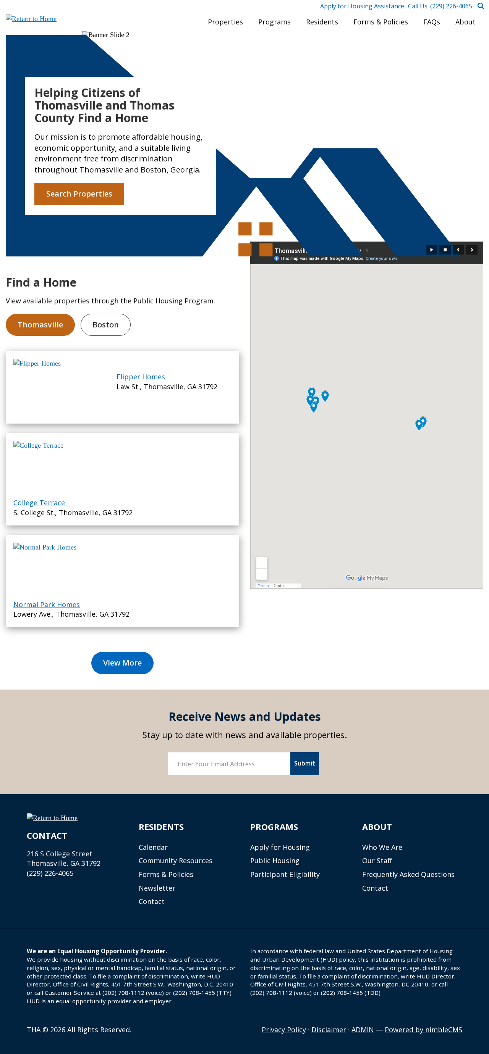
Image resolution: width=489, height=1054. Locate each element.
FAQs (431, 21)
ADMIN (362, 1029)
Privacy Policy (284, 1029)
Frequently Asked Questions (408, 874)
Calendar (153, 847)
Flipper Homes (141, 376)
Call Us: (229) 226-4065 (440, 6)
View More (122, 663)
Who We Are (382, 847)
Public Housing (275, 860)
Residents (322, 21)
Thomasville (40, 324)
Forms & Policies (380, 21)
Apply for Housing (280, 847)
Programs (274, 21)
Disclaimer (328, 1029)
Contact (152, 901)
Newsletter (157, 888)
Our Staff (377, 860)
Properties (225, 21)
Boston (105, 324)
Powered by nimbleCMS (423, 1029)
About (465, 21)
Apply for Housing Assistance (362, 6)
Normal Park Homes (46, 604)
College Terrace (39, 502)
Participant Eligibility (285, 874)
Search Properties (79, 194)
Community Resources (175, 860)
